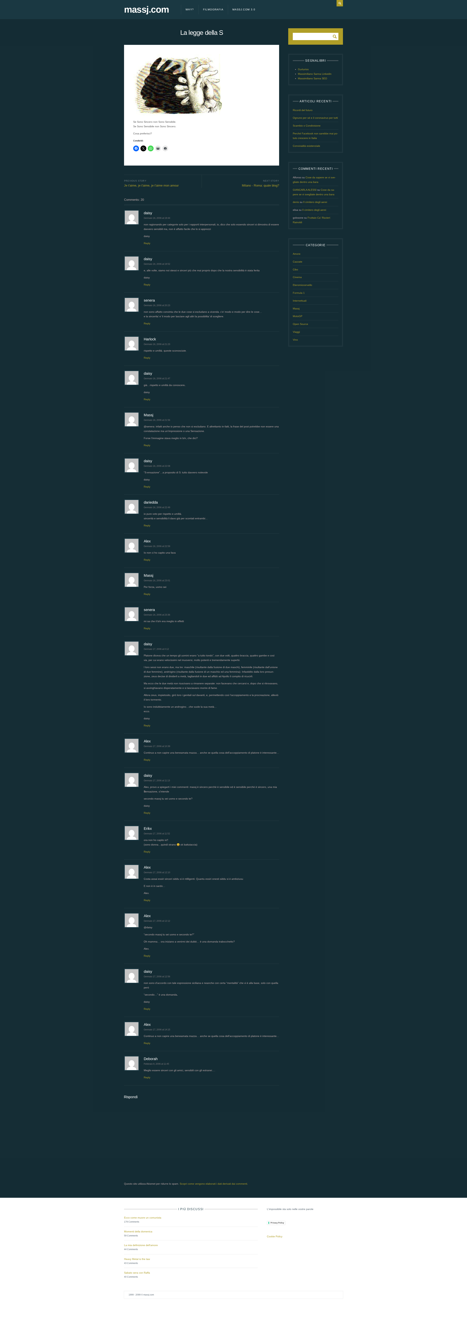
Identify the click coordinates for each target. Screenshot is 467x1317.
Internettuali (299, 300)
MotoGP (297, 316)
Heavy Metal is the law (137, 1259)
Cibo (295, 269)
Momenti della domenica (138, 1231)
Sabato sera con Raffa (137, 1272)
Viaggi (296, 331)
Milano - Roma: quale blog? (260, 185)
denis (296, 202)
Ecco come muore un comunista (142, 1217)
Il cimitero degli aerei (315, 202)
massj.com (146, 9)
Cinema (297, 277)
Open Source (300, 324)
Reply (147, 243)
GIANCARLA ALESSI (305, 189)
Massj (148, 415)
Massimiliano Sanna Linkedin (314, 73)
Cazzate (297, 261)
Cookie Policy (274, 1236)
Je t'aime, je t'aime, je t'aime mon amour (151, 185)
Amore (296, 253)
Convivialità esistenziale (306, 145)
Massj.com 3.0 (243, 9)
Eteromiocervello (302, 285)
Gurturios (303, 69)
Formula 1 (299, 292)
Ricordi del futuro (302, 110)
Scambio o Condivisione (307, 125)
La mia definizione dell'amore (141, 1245)
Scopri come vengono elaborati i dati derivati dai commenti (213, 1183)
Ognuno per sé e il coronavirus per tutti (315, 117)
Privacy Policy (277, 1222)
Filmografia (213, 9)
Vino (295, 339)
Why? (190, 9)
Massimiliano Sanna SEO (312, 78)
